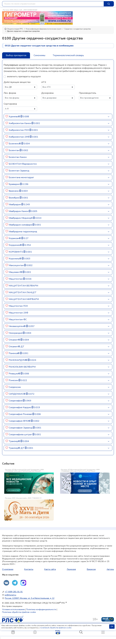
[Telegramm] (15, 583)
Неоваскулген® (17, 326)
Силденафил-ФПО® (20, 421)
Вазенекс (14, 191)
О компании (7, 569)
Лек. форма (10, 93)
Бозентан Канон (18, 157)
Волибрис (14, 197)
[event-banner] (29, 510)
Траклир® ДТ (17, 448)
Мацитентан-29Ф (18, 312)
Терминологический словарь (68, 55)
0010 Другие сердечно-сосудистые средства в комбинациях (39, 45)
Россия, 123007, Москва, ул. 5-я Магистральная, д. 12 (29, 598)
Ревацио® (15, 373)
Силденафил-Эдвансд (21, 427)
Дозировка (47, 93)
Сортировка (10, 103)
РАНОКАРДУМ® (18, 360)
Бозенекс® (15, 143)
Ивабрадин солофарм (21, 224)
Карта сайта (50, 569)
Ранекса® (14, 353)
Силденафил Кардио (20, 407)
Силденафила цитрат (21, 434)
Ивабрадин (15, 204)
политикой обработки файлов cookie (55, 628)
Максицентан (16, 265)
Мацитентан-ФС (18, 319)
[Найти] (109, 3)
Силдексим (15, 387)
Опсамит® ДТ (16, 346)
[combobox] (53, 3)
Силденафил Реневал (21, 414)
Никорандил (16, 333)
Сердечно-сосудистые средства (77, 29)
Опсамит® (15, 339)
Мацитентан (16, 278)
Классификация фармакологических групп (44, 29)
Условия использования (13, 609)
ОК (111, 626)
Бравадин (14, 184)
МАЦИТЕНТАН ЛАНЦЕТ (22, 292)
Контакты (28, 569)
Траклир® (15, 441)
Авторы (110, 569)
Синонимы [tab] (39, 55)
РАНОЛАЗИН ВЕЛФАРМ (22, 366)
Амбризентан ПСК (19, 130)
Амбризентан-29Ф (19, 136)
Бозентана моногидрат (21, 177)
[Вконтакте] (6, 583)
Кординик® (15, 245)
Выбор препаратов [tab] (16, 55)
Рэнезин (14, 380)
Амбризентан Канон (20, 123)
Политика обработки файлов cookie (19, 612)
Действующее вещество (17, 82)
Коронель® (15, 258)
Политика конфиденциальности (41, 609)
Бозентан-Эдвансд (19, 170)
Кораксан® (15, 238)
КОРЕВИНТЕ (16, 251)
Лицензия (71, 569)
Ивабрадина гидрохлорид (23, 231)
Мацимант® (16, 272)
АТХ (43, 82)
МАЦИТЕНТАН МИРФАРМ (24, 299)
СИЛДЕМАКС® (17, 393)
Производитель (87, 93)
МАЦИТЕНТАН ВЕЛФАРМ (23, 285)
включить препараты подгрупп (24, 76)
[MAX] (23, 583)
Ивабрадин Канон (19, 211)
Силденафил (16, 400)
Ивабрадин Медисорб (21, 218)
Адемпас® (15, 116)
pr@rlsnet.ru (10, 595)
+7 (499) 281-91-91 (14, 591)
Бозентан (14, 150)
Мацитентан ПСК (18, 306)
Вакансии (91, 569)
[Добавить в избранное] (7, 116)
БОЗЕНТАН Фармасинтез (23, 163)
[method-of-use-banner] (37, 17)
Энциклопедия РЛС (15, 29)
